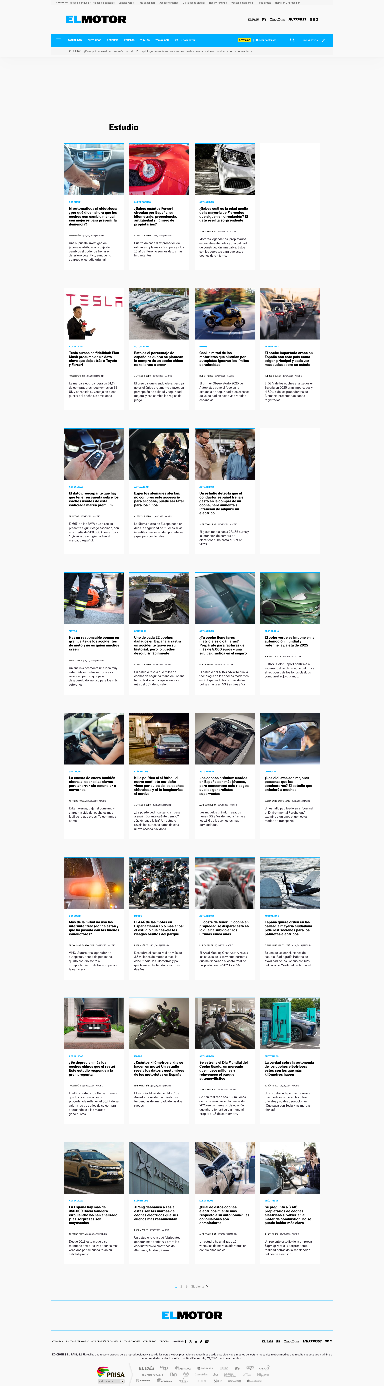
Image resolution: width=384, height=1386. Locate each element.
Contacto (163, 1341)
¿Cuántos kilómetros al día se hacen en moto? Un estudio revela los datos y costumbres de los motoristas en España (159, 1068)
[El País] (253, 20)
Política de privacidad (77, 1341)
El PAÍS (146, 1368)
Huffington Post (151, 1374)
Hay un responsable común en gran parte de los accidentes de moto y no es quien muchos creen (94, 643)
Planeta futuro (245, 1374)
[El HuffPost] (297, 20)
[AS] (264, 20)
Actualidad (75, 40)
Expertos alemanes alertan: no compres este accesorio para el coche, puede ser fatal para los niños (159, 499)
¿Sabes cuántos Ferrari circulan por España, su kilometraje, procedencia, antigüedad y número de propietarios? (155, 216)
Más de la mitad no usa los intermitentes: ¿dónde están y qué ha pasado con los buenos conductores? (94, 928)
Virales (145, 40)
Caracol (263, 1368)
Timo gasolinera (146, 2)
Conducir (112, 40)
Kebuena (259, 1374)
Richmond (144, 1380)
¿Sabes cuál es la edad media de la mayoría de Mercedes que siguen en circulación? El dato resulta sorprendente (223, 214)
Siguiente (197, 1286)
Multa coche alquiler (194, 2)
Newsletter (188, 40)
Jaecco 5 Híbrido (169, 2)
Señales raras (126, 2)
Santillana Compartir (205, 1368)
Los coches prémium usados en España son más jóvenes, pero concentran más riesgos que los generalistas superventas (224, 786)
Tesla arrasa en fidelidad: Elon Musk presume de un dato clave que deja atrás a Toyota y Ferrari (94, 359)
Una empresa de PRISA (110, 1371)
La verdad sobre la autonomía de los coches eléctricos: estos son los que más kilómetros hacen (289, 1068)
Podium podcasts (183, 1380)
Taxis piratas (264, 2)
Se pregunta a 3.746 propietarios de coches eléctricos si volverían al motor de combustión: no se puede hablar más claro (288, 1215)
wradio (185, 1374)
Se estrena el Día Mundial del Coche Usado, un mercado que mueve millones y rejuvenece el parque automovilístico (223, 1070)
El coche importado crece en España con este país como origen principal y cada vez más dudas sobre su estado (289, 359)
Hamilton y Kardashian (287, 2)
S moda (217, 1380)
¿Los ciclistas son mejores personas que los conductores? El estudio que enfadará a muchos (288, 784)
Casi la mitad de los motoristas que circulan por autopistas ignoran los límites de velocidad (224, 359)
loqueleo (235, 1380)
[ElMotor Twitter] (190, 1341)
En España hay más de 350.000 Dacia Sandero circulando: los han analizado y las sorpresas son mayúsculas (93, 1215)
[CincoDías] (277, 20)
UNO (174, 1374)
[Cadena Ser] (314, 20)
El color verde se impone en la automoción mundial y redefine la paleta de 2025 (289, 641)
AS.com (235, 1368)
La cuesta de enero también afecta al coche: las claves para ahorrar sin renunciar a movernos (92, 784)
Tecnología (163, 40)
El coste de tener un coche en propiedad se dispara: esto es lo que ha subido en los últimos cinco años (224, 928)
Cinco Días (201, 1374)
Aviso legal (58, 1341)
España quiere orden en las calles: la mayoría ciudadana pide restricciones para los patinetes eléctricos (288, 928)
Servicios (244, 40)
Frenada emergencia (242, 2)
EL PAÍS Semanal (230, 1374)
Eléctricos (94, 40)
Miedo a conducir (80, 2)
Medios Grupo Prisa (110, 1381)
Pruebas (129, 40)
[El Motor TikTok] (201, 1341)
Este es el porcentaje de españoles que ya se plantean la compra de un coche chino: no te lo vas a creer (158, 359)
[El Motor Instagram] (196, 1341)
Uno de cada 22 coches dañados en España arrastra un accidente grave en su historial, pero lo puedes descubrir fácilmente (157, 645)
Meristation (254, 1380)
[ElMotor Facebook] (186, 1342)
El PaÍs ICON (200, 1380)
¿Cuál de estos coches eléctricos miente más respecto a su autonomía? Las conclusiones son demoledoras (224, 1215)
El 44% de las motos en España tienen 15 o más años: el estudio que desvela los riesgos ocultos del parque (159, 928)
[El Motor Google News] (207, 1342)
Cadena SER (223, 1368)
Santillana (184, 1368)
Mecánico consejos (104, 2)
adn (248, 1368)
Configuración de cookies (104, 1341)
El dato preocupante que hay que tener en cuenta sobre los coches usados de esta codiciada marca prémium (94, 499)
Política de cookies (130, 1341)
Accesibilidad (149, 1341)
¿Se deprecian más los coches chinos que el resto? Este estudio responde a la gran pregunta (92, 1068)
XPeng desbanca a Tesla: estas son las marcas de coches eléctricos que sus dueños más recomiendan (156, 1213)
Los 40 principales (165, 1368)
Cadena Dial (216, 1374)
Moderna (163, 1380)
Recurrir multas (218, 2)
